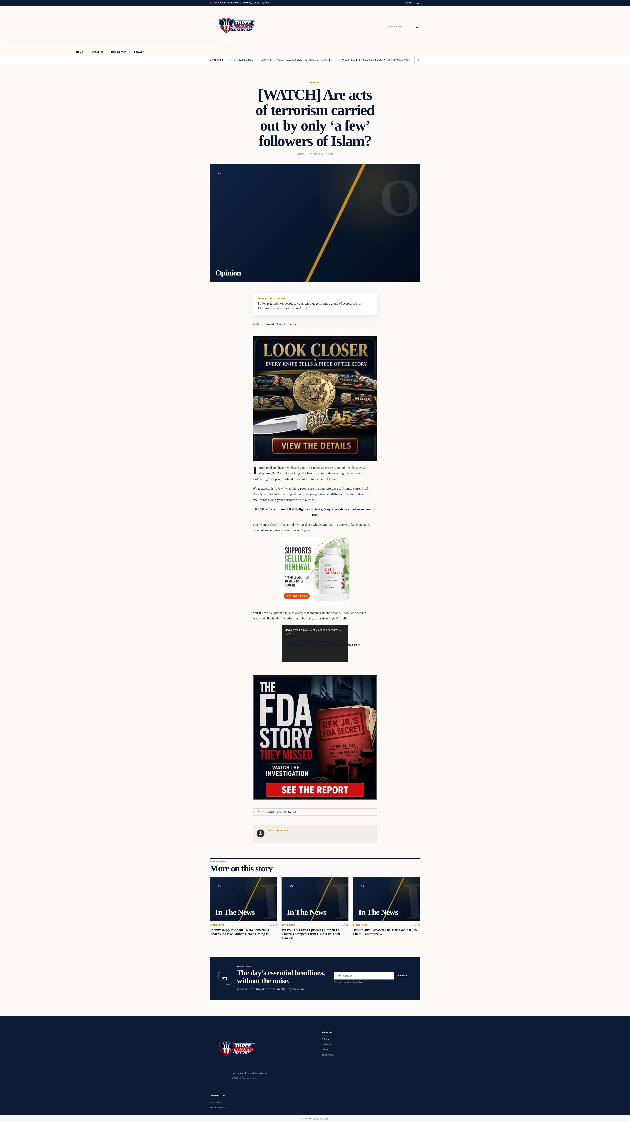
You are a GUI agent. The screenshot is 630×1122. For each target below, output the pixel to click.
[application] (315, 643)
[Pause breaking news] (417, 60)
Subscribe (402, 976)
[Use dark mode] (418, 3)
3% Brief (409, 3)
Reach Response (320, 1118)
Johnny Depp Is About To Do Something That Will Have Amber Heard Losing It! (239, 932)
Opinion (315, 82)
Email (279, 324)
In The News (217, 925)
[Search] (416, 27)
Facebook (269, 324)
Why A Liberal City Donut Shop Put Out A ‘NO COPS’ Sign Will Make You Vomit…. (343, 60)
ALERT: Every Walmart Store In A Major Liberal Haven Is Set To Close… (257, 60)
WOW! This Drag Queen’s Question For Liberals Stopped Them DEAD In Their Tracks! (311, 934)
